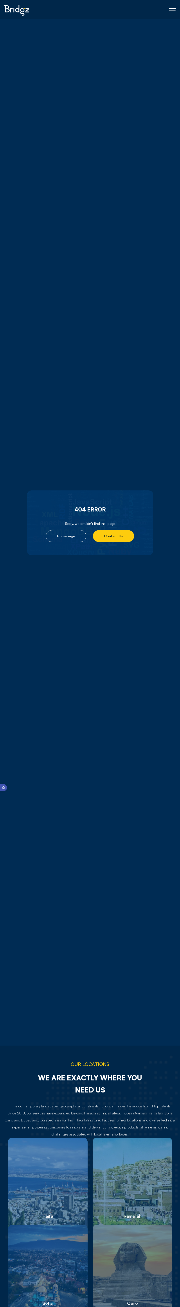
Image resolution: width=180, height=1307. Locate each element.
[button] (3, 787)
